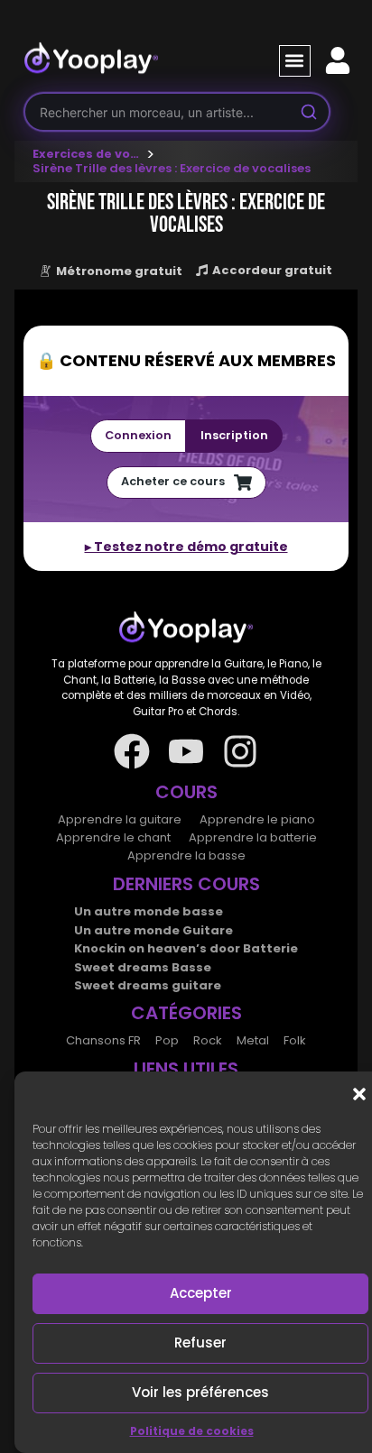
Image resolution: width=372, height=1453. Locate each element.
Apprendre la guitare (119, 819)
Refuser (200, 1342)
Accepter (201, 1292)
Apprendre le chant (113, 837)
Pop (167, 1040)
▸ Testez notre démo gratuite (186, 547)
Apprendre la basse (186, 855)
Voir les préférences (200, 1392)
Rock (207, 1040)
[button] (359, 1094)
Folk (295, 1040)
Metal (253, 1040)
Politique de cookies (192, 1431)
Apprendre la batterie (253, 837)
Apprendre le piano (257, 819)
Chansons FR (103, 1040)
